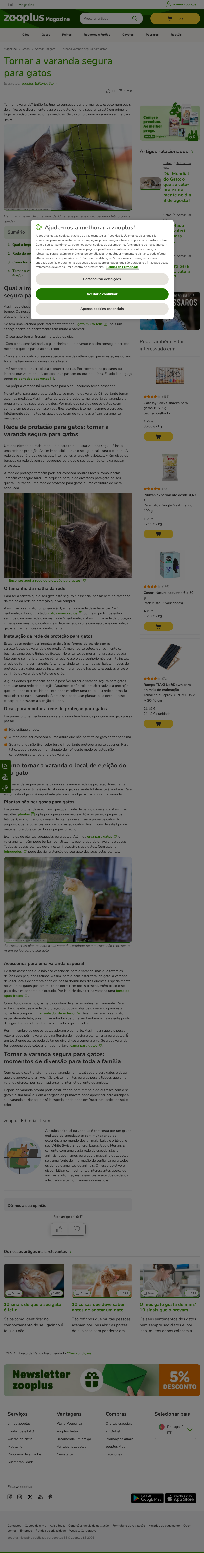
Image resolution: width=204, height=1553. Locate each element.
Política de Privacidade (122, 267)
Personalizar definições (102, 279)
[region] (102, 269)
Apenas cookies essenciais (102, 308)
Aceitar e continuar (102, 294)
